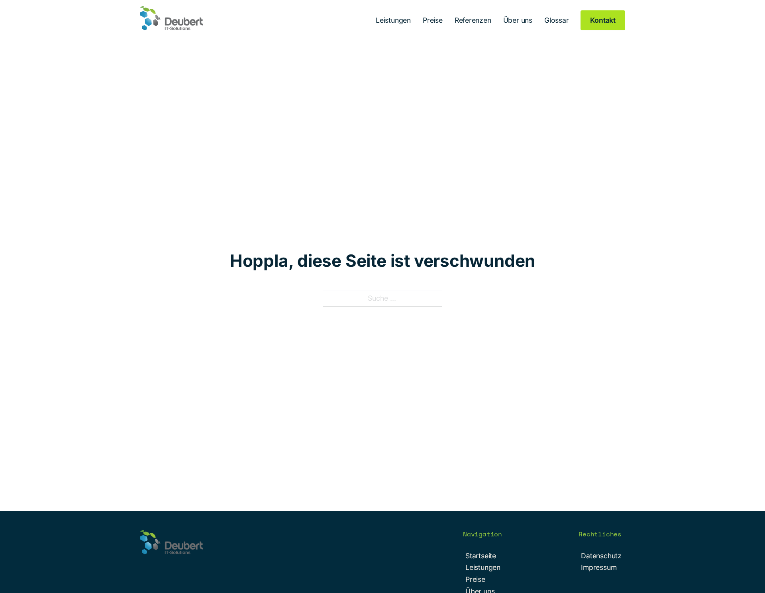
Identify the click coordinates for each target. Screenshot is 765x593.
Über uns (517, 20)
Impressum (598, 567)
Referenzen (473, 20)
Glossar (556, 20)
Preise (433, 20)
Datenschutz (601, 556)
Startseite (480, 556)
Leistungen (393, 20)
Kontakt (603, 20)
